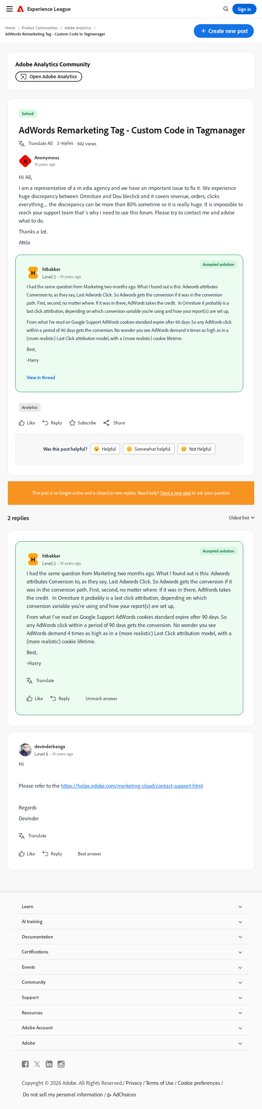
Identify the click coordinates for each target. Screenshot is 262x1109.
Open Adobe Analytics (53, 76)
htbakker (51, 269)
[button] (224, 31)
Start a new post (175, 493)
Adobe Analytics (77, 27)
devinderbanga (49, 746)
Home (10, 27)
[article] (129, 628)
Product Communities (40, 27)
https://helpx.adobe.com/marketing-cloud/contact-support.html (132, 785)
